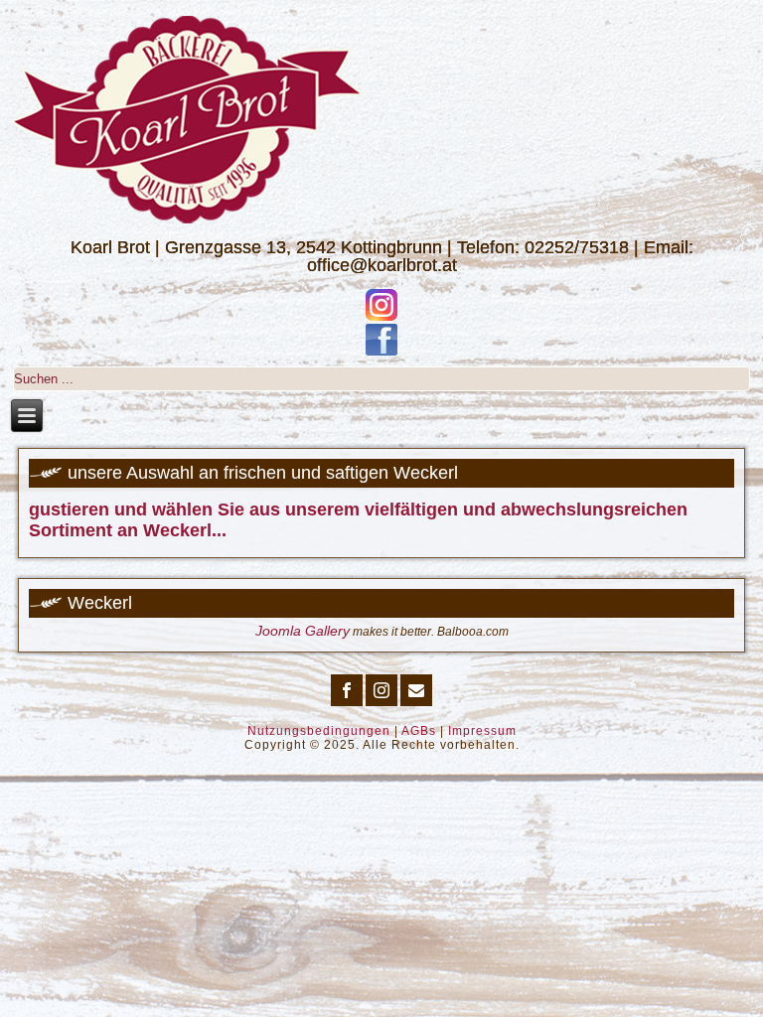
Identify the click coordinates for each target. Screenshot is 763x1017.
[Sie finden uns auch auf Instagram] (381, 305)
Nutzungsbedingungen (318, 731)
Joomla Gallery (302, 631)
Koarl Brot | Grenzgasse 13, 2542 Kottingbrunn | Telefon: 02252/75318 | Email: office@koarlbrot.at (382, 256)
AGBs (418, 731)
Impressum (482, 731)
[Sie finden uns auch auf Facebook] (381, 340)
